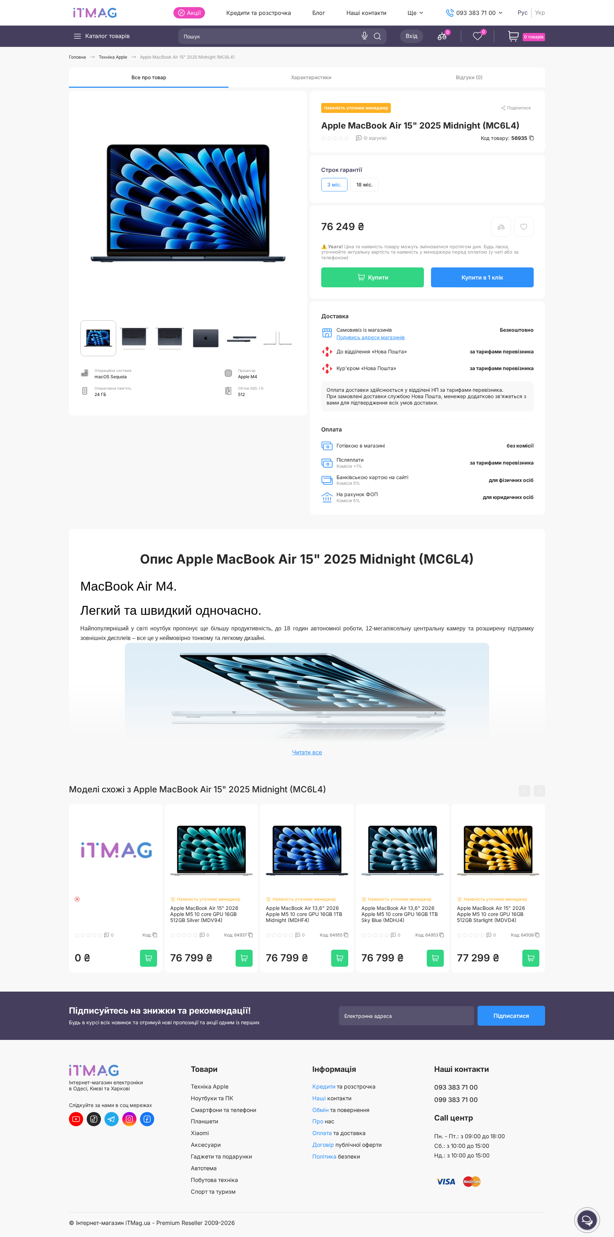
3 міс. (334, 184)
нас (323, 1121)
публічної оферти (347, 1144)
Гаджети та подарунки (221, 1156)
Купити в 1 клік (482, 277)
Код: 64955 (332, 935)
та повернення (341, 1110)
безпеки (336, 1156)
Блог (318, 13)
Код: (147, 935)
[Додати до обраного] (524, 227)
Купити (378, 277)
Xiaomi (200, 1133)
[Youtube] (76, 1119)
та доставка (339, 1133)
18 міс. (364, 184)
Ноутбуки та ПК (212, 1098)
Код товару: (504, 138)
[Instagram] (129, 1119)
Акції (194, 12)
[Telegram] (111, 1119)
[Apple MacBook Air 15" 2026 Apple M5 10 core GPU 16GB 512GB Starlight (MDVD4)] (498, 850)
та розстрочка (344, 1086)
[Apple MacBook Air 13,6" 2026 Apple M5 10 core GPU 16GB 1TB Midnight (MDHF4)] (307, 850)
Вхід (412, 35)
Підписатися (511, 1015)
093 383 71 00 (476, 12)
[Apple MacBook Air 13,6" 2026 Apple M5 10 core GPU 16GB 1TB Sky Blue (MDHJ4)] (402, 850)
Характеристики (311, 77)
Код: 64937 (236, 935)
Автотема (204, 1168)
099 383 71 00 (456, 1099)
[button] (524, 791)
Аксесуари (206, 1144)
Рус (523, 12)
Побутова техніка (214, 1180)
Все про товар (148, 77)
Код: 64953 (427, 935)
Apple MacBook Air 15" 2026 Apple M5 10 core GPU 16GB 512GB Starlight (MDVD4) (491, 914)
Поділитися (519, 107)
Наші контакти (366, 13)
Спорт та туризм (213, 1191)
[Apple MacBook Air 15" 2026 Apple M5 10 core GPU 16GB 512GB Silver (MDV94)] (211, 850)
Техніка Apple (209, 1086)
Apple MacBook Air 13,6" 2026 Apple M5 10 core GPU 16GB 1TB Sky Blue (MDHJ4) (399, 914)
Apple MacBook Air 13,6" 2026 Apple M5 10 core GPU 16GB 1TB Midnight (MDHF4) (304, 914)
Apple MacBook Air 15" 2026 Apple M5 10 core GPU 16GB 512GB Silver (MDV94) (204, 914)
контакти (331, 1098)
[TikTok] (94, 1119)
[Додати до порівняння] (501, 227)
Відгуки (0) (469, 77)
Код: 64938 (523, 935)
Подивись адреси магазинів (370, 337)
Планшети (204, 1121)
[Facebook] (147, 1119)
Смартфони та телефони (223, 1110)
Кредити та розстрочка (258, 13)
